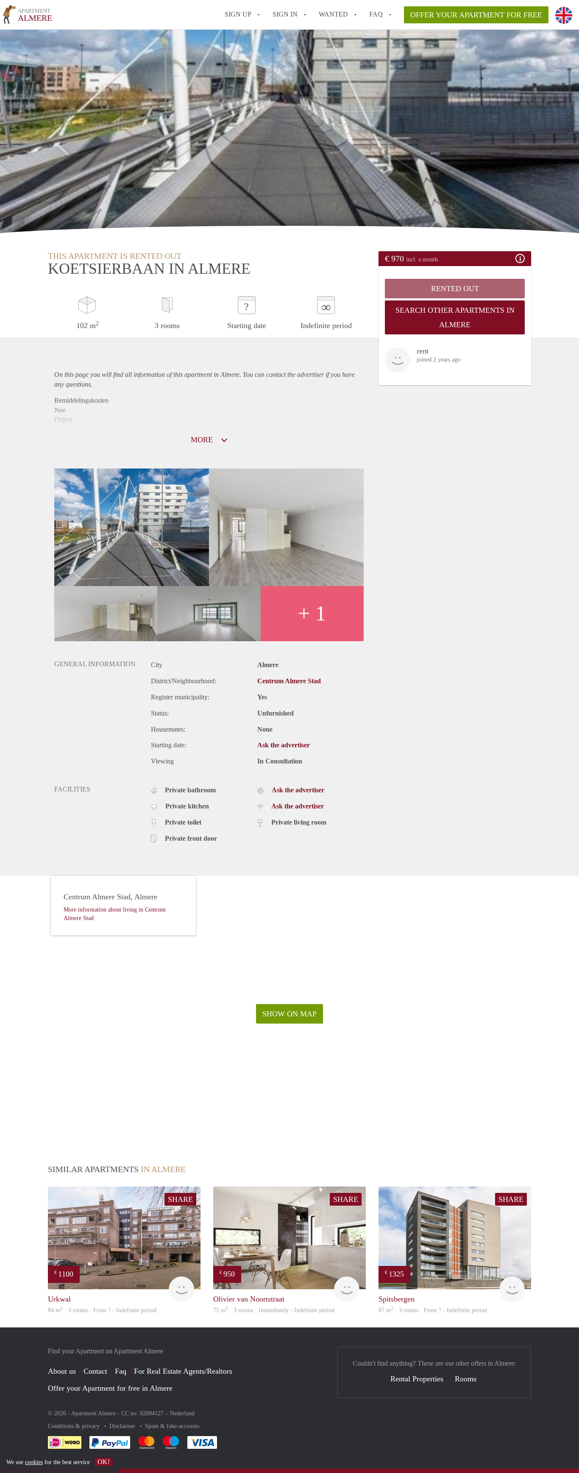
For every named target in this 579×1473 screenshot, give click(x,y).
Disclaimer (123, 1426)
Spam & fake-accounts (172, 1426)
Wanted (333, 14)
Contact (95, 1371)
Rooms (465, 1379)
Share (180, 1199)
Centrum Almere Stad (289, 681)
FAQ (376, 14)
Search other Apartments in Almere (455, 317)
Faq (120, 1371)
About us (62, 1371)
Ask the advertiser (283, 745)
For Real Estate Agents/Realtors (183, 1371)
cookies (34, 1462)
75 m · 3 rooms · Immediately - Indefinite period (273, 1310)
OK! (103, 1461)
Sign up (238, 14)
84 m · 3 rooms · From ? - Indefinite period (102, 1310)
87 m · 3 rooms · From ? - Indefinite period (433, 1310)
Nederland (182, 1413)
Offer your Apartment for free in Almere (110, 1388)
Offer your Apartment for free (476, 15)
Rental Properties (416, 1379)
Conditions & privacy (74, 1426)
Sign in (285, 14)
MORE (203, 439)
